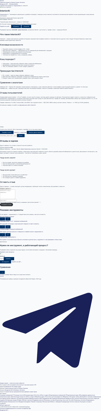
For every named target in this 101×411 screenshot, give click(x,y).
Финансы (15, 398)
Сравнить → (9, 258)
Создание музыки (6, 398)
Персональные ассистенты (87, 398)
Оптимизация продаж (12, 400)
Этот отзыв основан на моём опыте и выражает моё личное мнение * (19, 202)
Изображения (7, 386)
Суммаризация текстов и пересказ (71, 401)
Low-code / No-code (68, 400)
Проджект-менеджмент (25, 401)
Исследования (54, 398)
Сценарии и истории (86, 401)
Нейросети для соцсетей (73, 398)
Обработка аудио (40, 396)
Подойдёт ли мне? (6, 132)
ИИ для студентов (5, 405)
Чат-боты (38, 395)
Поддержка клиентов (38, 400)
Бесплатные (20, 384)
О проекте (7, 391)
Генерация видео (30, 395)
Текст (12, 386)
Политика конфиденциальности (8, 408)
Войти (16, 4)
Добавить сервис (29, 391)
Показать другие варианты (35, 132)
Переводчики (4, 401)
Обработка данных (34, 398)
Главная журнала (9, 388)
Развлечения (62, 398)
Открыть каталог (4, 274)
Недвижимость (18, 5)
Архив (35, 391)
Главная (2, 5)
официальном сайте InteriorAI (27, 105)
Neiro (2, 0)
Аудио (19, 386)
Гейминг (20, 400)
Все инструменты (12, 384)
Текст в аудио (45, 395)
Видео (16, 386)
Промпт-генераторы (37, 401)
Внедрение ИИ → (4, 4)
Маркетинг (67, 396)
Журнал (13, 2)
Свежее (18, 2)
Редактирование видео (73, 395)
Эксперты (22, 2)
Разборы (20, 388)
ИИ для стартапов (28, 400)
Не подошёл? (5, 261)
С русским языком (28, 384)
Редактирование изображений (58, 395)
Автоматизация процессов (19, 396)
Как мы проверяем (14, 391)
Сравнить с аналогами (20, 132)
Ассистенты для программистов (55, 396)
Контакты (22, 391)
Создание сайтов (75, 396)
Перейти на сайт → (5, 26)
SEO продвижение (45, 398)
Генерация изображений (7, 395)
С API (34, 384)
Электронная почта (13, 401)
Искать (21, 135)
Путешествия (47, 401)
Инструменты (7, 2)
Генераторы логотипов (80, 400)
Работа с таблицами (56, 401)
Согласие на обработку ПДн (23, 408)
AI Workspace (16, 390)
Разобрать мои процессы (7, 252)
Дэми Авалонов (25, 149)
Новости (16, 388)
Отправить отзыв (6, 204)
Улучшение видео (6, 396)
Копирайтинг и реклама (87, 396)
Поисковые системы (50, 400)
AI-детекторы (59, 400)
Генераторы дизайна (23, 398)
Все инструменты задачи (7, 216)
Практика (25, 388)
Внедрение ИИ (8, 390)
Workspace (12, 4)
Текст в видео (31, 396)
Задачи (2, 2)
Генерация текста (19, 395)
